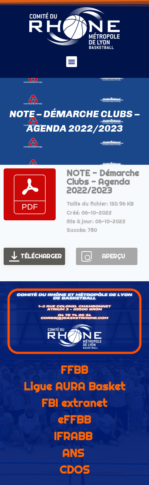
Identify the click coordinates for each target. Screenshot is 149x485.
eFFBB (74, 419)
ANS (73, 453)
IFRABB (73, 436)
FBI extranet (74, 403)
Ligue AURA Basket (74, 386)
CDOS (75, 469)
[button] (71, 61)
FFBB (74, 369)
